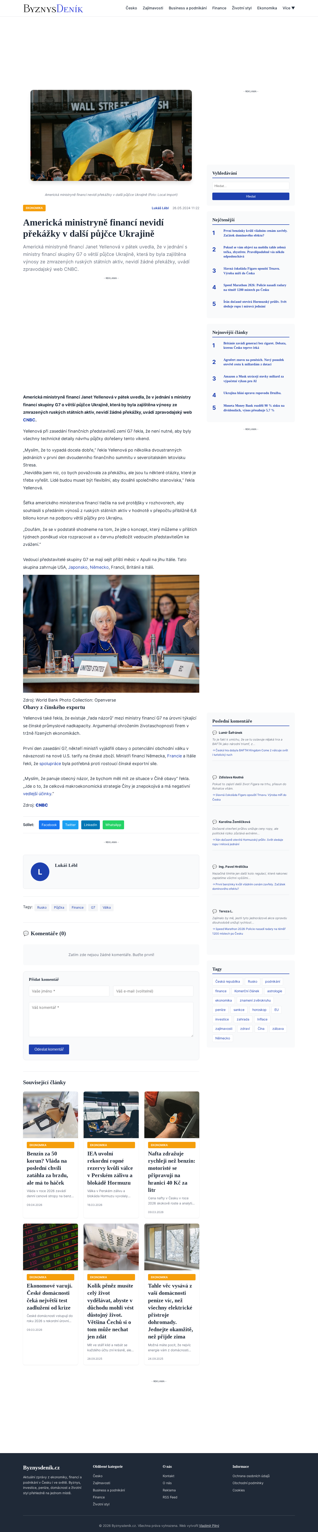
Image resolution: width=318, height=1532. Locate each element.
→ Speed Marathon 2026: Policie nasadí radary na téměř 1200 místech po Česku (248, 931)
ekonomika (223, 1000)
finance (221, 991)
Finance (219, 8)
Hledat (251, 196)
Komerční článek (246, 991)
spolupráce (50, 763)
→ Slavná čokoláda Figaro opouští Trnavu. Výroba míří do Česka (249, 797)
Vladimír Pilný (209, 1526)
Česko (131, 8)
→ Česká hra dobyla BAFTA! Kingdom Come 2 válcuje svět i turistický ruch (250, 752)
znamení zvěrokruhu (255, 1000)
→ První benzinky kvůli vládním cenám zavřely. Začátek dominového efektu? (248, 886)
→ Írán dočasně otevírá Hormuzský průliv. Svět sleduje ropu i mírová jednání (247, 842)
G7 (93, 907)
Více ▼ (289, 8)
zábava (278, 1029)
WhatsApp (113, 825)
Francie (174, 755)
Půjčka (59, 907)
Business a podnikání (188, 8)
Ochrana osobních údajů (251, 1476)
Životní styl (242, 8)
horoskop (259, 1010)
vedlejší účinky (37, 793)
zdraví (245, 1029)
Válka (107, 907)
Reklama (169, 1490)
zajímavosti (223, 1029)
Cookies (239, 1490)
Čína (261, 1029)
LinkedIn (90, 825)
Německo (99, 567)
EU (276, 1010)
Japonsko (78, 567)
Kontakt (168, 1476)
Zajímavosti (153, 8)
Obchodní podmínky (248, 1483)
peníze (220, 1010)
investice (222, 1019)
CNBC (29, 419)
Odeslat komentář (49, 1049)
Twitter (70, 825)
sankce (238, 1010)
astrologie (274, 991)
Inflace (262, 1019)
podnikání (272, 981)
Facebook (49, 825)
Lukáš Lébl (160, 208)
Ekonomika (267, 8)
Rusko (42, 907)
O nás (167, 1483)
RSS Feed (170, 1497)
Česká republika (227, 981)
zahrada (243, 1019)
